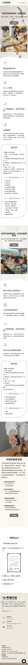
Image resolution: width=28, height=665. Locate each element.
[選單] (25, 2)
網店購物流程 (5, 657)
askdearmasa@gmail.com (14, 623)
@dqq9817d (10, 628)
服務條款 (20, 663)
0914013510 (10, 619)
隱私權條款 (24, 663)
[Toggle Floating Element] (24, 661)
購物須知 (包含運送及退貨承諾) (9, 658)
